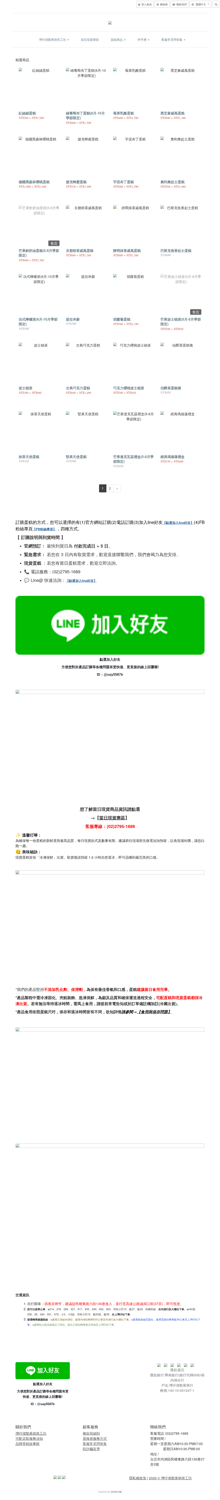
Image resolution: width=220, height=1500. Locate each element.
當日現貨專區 (90, 39)
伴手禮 (142, 39)
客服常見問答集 (172, 39)
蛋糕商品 (117, 39)
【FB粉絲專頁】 (44, 529)
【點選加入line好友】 (178, 522)
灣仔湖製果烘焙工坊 (53, 39)
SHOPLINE (116, 1491)
